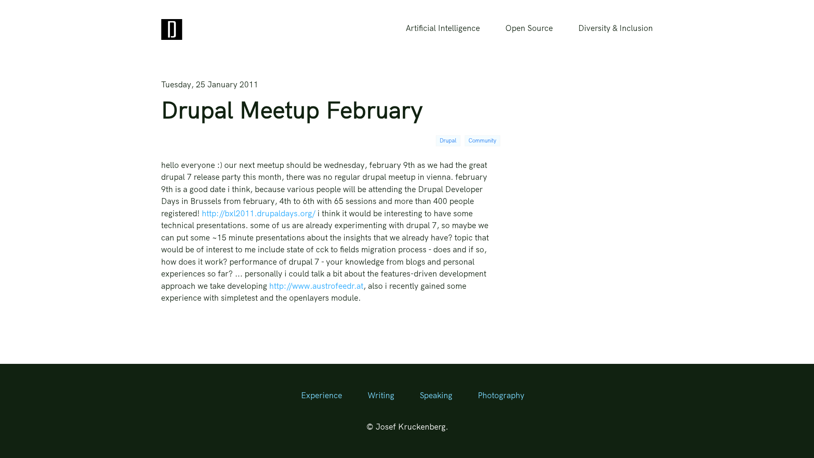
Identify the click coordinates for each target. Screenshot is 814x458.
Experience (321, 395)
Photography (501, 395)
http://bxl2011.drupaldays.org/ (258, 213)
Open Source (529, 28)
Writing (381, 395)
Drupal (448, 140)
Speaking (436, 395)
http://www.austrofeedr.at (316, 286)
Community (482, 140)
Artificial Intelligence (443, 28)
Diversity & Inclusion (615, 28)
